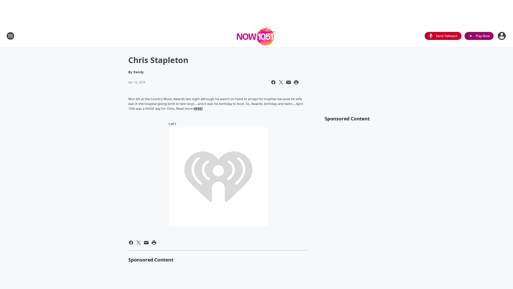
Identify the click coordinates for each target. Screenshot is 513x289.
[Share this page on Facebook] (273, 82)
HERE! (198, 108)
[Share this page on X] (281, 82)
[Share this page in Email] (288, 82)
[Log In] (502, 36)
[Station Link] (256, 35)
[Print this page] (296, 82)
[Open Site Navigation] (10, 36)
